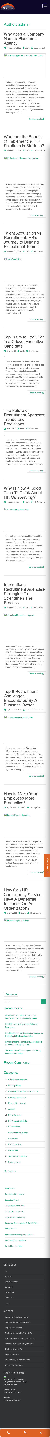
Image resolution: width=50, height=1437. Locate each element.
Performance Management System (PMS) (19, 1344)
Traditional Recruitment (17, 1156)
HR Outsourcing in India (18, 1132)
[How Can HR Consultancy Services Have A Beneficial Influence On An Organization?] (25, 930)
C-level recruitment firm (17, 1079)
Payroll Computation (13, 1246)
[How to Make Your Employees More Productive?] (25, 825)
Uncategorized (39, 48)
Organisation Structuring (15, 1217)
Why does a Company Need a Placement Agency (24, 38)
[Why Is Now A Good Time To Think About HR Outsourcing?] (25, 520)
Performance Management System (19, 1234)
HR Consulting (39, 150)
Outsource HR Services (14, 1205)
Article (7, 1303)
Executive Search (12, 1200)
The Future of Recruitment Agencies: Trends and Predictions (24, 417)
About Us (8, 1276)
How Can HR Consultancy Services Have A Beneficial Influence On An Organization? (24, 899)
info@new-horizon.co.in (12, 1400)
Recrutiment (38, 251)
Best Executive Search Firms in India (18, 1322)
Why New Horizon (11, 1281)
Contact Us (9, 1287)
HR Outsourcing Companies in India (17, 1359)
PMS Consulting (14, 1144)
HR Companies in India (17, 1120)
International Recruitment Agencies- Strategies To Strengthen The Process (25, 593)
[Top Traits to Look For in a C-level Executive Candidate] (25, 357)
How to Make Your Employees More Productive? (20, 797)
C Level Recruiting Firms (13, 1365)
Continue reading (36, 119)
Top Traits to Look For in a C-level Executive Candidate (24, 341)
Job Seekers (9, 1297)
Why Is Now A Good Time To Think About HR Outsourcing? (23, 492)
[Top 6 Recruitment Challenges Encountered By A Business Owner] (25, 729)
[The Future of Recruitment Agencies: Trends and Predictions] (25, 435)
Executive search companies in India (23, 1091)
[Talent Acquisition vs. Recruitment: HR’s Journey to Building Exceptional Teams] (25, 269)
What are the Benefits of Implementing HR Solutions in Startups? (24, 140)
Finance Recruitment (16, 1103)
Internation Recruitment (14, 1194)
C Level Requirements (14, 1211)
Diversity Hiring (14, 1085)
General (11, 1109)
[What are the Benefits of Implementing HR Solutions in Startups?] (25, 168)
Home (7, 1271)
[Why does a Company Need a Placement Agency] (25, 65)
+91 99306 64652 (15, 1392)
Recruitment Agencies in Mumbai (16, 1317)
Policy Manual (10, 1228)
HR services (13, 1138)
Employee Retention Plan (15, 1240)
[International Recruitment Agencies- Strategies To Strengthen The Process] (25, 627)
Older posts (12, 994)
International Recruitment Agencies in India (20, 1338)
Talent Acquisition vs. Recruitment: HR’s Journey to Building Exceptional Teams (23, 239)
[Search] (43, 1001)
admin (27, 48)
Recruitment (10, 1188)
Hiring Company (14, 1115)
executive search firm (17, 1097)
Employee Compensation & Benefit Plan (21, 1223)
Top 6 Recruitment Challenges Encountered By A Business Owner (21, 698)
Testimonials (9, 1292)
